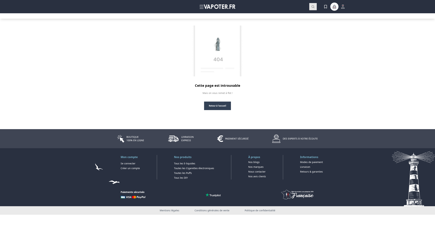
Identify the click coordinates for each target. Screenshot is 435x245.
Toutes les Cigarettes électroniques (194, 168)
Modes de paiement (311, 162)
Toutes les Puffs (183, 173)
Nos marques (256, 166)
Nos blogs (254, 162)
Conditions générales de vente (212, 210)
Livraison (305, 166)
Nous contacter (257, 171)
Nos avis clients (257, 176)
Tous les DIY (181, 177)
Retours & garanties (311, 171)
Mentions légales (169, 210)
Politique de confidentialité (260, 210)
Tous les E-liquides (184, 163)
